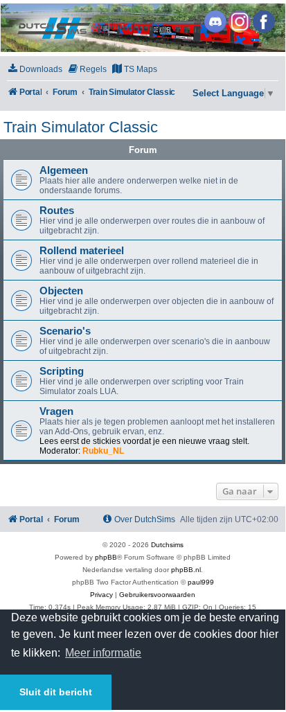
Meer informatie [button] (103, 653)
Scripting (61, 371)
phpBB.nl (186, 569)
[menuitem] (34, 69)
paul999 (201, 582)
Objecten (61, 290)
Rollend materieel (81, 250)
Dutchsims (167, 545)
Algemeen (63, 170)
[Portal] (142, 27)
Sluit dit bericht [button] (55, 691)
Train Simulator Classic (80, 127)
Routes (56, 210)
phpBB (106, 557)
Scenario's (65, 331)
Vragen (56, 411)
